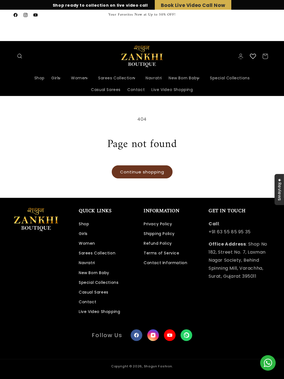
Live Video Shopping (99, 311)
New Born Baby (94, 273)
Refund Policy (158, 243)
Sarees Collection (97, 253)
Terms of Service (161, 253)
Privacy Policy (158, 224)
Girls (83, 233)
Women (87, 243)
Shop (84, 224)
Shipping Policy (159, 233)
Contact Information (165, 263)
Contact (87, 302)
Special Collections (98, 282)
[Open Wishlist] (253, 56)
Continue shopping (142, 172)
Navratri (87, 263)
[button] (20, 56)
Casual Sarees (93, 292)
